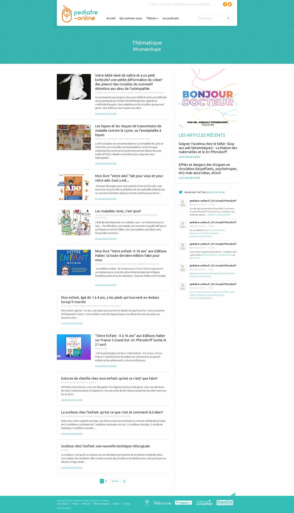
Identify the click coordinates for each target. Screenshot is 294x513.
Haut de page (63, 508)
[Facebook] (225, 4)
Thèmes (151, 18)
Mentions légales (101, 504)
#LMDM (205, 255)
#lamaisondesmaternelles (202, 273)
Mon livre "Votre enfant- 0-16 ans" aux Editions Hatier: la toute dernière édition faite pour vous (113, 268)
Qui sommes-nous (130, 18)
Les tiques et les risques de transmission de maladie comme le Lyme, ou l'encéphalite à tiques (113, 144)
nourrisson (142, 264)
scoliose (127, 416)
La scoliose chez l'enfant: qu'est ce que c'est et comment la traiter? (113, 422)
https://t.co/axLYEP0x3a (201, 236)
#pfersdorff (210, 230)
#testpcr (221, 230)
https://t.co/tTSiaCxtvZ (200, 276)
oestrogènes (110, 416)
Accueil (111, 18)
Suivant (115, 481)
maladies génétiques (104, 215)
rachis (119, 416)
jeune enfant (113, 264)
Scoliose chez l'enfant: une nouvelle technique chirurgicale (113, 456)
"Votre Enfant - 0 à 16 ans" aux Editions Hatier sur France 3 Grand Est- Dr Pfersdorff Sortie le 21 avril (113, 350)
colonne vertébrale (70, 416)
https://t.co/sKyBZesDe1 (201, 298)
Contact (127, 504)
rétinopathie (101, 218)
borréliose (100, 139)
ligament (92, 382)
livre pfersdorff (128, 264)
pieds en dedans (101, 306)
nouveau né (153, 264)
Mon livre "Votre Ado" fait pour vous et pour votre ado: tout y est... (113, 187)
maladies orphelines (124, 215)
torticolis (138, 93)
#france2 (230, 273)
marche (89, 306)
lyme (127, 139)
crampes (99, 93)
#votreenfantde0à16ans (201, 292)
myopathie (152, 215)
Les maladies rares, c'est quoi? (113, 225)
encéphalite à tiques (115, 139)
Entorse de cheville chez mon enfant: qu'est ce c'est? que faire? (113, 389)
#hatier (193, 295)
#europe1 (230, 292)
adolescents (100, 264)
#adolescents (218, 295)
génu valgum (67, 306)
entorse (65, 382)
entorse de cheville (78, 382)
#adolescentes (204, 295)
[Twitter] (230, 4)
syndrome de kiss (125, 93)
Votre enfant (101, 348)
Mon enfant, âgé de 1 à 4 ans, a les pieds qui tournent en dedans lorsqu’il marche (113, 310)
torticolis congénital (154, 93)
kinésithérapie (87, 416)
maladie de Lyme (137, 139)
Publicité (86, 504)
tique (147, 139)
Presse (75, 504)
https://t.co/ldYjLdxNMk (219, 215)
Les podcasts (170, 18)
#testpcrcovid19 (198, 233)
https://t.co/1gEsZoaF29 (220, 255)
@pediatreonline (215, 192)
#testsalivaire (212, 233)
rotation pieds (115, 306)
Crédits (116, 504)
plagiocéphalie (110, 93)
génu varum (79, 306)
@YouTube (195, 258)
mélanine (98, 416)
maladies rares (141, 215)
